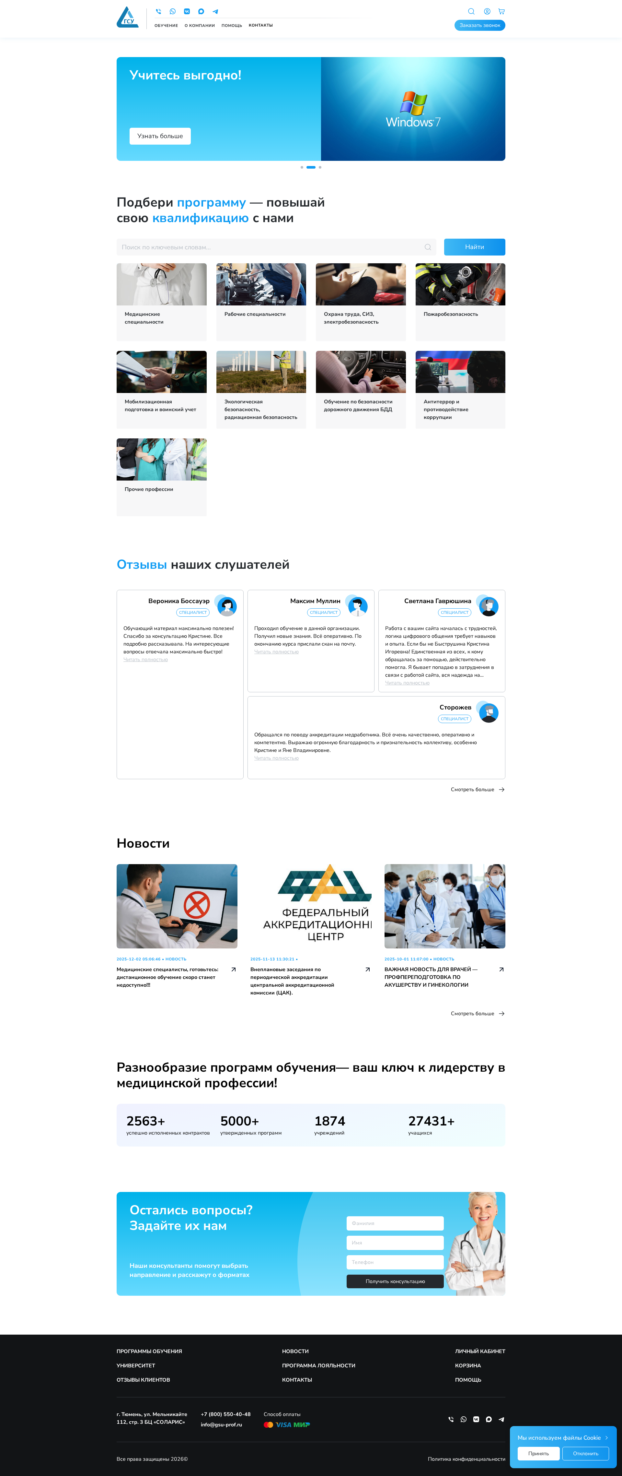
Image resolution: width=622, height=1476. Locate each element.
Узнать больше (160, 136)
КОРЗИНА (468, 1365)
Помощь (232, 25)
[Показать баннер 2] (307, 167)
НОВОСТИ (295, 1351)
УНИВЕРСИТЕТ (136, 1365)
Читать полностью (145, 659)
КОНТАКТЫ (297, 1380)
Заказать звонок (480, 25)
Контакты (261, 25)
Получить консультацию (395, 1281)
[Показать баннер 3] (316, 167)
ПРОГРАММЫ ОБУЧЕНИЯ (149, 1351)
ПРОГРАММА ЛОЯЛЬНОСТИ (318, 1365)
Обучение (166, 25)
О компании (200, 25)
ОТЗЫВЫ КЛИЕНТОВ (143, 1380)
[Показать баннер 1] (302, 167)
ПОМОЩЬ (468, 1380)
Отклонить (586, 1453)
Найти (474, 247)
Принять (538, 1453)
